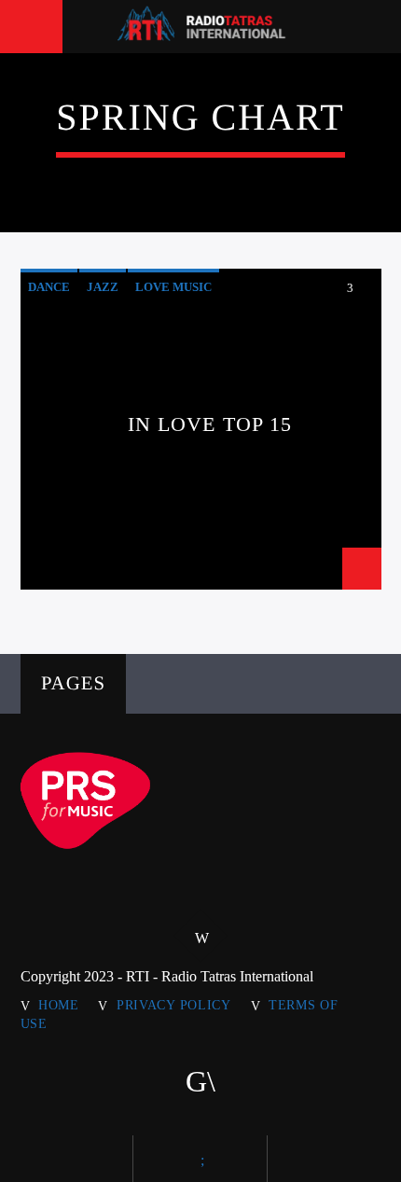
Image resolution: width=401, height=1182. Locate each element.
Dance (49, 287)
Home (58, 1004)
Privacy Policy (174, 1004)
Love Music (173, 287)
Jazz (102, 287)
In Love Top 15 (210, 424)
